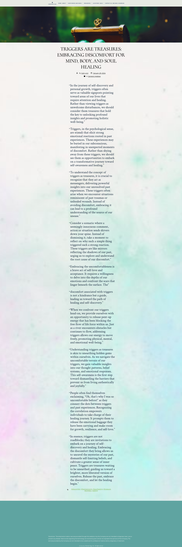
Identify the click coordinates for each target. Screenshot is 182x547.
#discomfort (75, 489)
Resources (87, 3)
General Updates (94, 76)
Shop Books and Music (75, 3)
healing (95, 490)
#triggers (88, 490)
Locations (96, 3)
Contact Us (108, 3)
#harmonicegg (86, 489)
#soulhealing (98, 489)
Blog (101, 3)
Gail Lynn (84, 73)
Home (59, 3)
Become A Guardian (118, 3)
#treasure (107, 489)
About (64, 3)
